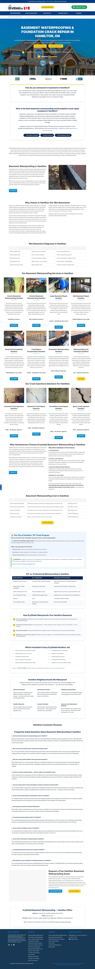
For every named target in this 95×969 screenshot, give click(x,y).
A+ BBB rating (62, 128)
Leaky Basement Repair (33, 941)
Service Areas (63, 13)
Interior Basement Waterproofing (35, 937)
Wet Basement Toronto (70, 963)
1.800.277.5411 (80, 7)
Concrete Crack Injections (34, 952)
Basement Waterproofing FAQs (55, 937)
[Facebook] (1, 487)
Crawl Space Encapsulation (34, 946)
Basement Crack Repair (33, 956)
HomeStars (55, 128)
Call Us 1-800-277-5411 (55, 891)
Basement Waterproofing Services (35, 935)
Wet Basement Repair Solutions (35, 943)
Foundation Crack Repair (33, 958)
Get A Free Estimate (47, 522)
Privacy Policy (52, 943)
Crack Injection (31, 954)
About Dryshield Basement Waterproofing (58, 935)
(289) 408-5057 (49, 915)
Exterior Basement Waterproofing (35, 939)
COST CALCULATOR (40, 46)
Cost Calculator (47, 7)
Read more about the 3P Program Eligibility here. (23, 564)
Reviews (79, 13)
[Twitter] (1, 485)
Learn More (14, 325)
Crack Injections (31, 13)
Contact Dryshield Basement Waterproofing (70, 964)
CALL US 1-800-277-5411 (56, 46)
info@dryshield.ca (74, 939)
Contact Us (13, 190)
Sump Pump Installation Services (35, 944)
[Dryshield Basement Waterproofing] (18, 7)
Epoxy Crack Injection (33, 960)
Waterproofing (15, 13)
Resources (47, 13)
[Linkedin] (1, 489)
